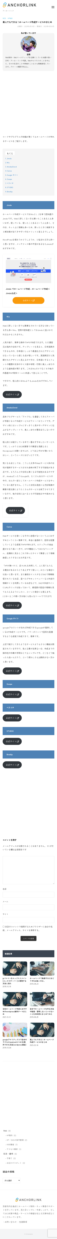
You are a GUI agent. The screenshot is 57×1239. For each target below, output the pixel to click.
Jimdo (9, 158)
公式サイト (11, 394)
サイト (5, 914)
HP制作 (10, 18)
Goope (9, 179)
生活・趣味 (8, 1153)
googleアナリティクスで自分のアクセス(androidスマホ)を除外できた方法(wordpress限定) (15, 1042)
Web (4, 18)
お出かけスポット (14, 1163)
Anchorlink (30, 1234)
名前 (4, 888)
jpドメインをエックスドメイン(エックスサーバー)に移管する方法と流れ (15, 981)
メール (5, 901)
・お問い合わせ (10, 1221)
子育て (9, 1158)
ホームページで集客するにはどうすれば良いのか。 (42, 979)
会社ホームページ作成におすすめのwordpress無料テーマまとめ (15, 1011)
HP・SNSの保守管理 (15, 1140)
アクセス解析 (12, 1149)
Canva (9, 170)
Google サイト (12, 175)
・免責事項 (22, 1221)
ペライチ (10, 183)
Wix (8, 162)
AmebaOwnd (12, 166)
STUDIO (10, 187)
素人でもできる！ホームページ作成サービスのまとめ (42, 1040)
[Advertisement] (28, 103)
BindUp (9, 191)
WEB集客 (10, 1144)
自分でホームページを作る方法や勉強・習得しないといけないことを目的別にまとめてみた (42, 1011)
